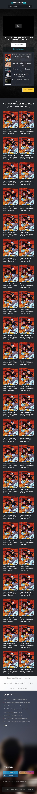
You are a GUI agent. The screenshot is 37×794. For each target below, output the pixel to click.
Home (7, 789)
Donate (27, 678)
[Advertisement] (18, 747)
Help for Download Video (18, 688)
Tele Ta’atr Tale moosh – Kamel (13, 712)
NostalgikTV (12, 781)
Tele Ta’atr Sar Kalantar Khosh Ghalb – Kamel (17, 722)
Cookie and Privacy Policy (24, 683)
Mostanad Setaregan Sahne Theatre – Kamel (17, 703)
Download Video (18, 45)
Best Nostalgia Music (14, 678)
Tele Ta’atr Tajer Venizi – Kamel (13, 715)
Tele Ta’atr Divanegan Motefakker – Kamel (16, 709)
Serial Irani (14, 789)
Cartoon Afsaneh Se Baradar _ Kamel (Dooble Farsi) (18, 105)
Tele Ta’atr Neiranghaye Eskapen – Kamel (16, 719)
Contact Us (8, 683)
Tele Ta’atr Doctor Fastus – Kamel (13, 706)
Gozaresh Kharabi (28, 90)
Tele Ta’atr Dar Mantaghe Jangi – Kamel (15, 699)
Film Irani (22, 789)
